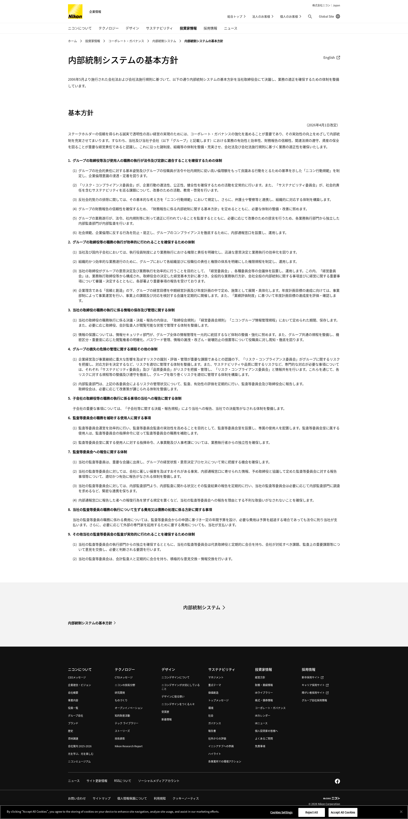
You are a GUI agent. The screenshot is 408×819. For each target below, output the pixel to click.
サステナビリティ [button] (159, 28)
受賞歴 (165, 711)
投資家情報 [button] (188, 28)
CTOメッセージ (124, 677)
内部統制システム (164, 41)
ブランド (73, 723)
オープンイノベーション (129, 708)
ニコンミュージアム (79, 761)
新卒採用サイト (311, 677)
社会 (210, 715)
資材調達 (73, 738)
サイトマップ (101, 798)
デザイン (168, 669)
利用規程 (160, 798)
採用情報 (308, 669)
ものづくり (121, 700)
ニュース (230, 28)
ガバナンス (214, 723)
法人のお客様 (261, 16)
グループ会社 (75, 715)
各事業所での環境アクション (224, 761)
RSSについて (122, 780)
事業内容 (73, 700)
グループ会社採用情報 (314, 700)
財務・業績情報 (264, 685)
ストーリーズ (122, 731)
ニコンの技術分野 (125, 685)
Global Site (329, 16)
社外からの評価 (217, 738)
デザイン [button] (132, 28)
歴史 (70, 731)
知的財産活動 (122, 715)
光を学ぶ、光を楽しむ (81, 754)
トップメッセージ (218, 700)
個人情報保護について (132, 798)
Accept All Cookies (343, 812)
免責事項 (260, 746)
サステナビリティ (221, 669)
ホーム (72, 41)
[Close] (401, 811)
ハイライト (214, 754)
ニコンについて (80, 669)
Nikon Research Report (129, 746)
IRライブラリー (264, 692)
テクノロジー (125, 669)
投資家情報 (92, 41)
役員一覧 (73, 708)
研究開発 (120, 692)
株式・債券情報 (264, 700)
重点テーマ (214, 685)
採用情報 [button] (210, 28)
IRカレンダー (262, 715)
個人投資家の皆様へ (266, 731)
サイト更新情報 (96, 780)
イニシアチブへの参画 (221, 746)
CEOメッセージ (77, 677)
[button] (310, 16)
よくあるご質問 (264, 738)
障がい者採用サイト (313, 692)
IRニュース (261, 723)
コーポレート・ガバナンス (126, 41)
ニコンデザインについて (176, 677)
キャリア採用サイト (313, 685)
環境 (210, 708)
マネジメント (216, 677)
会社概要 (73, 692)
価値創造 (213, 692)
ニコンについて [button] (80, 28)
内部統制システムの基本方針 (90, 622)
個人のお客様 (289, 16)
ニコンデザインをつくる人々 (178, 704)
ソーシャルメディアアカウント (159, 780)
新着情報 (167, 719)
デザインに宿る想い (173, 696)
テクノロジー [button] (109, 28)
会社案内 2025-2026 (80, 746)
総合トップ (234, 16)
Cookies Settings (281, 812)
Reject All (311, 812)
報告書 (212, 731)
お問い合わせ (77, 798)
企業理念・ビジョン (79, 685)
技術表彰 (120, 738)
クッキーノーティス (186, 798)
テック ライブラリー (126, 723)
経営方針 (260, 677)
